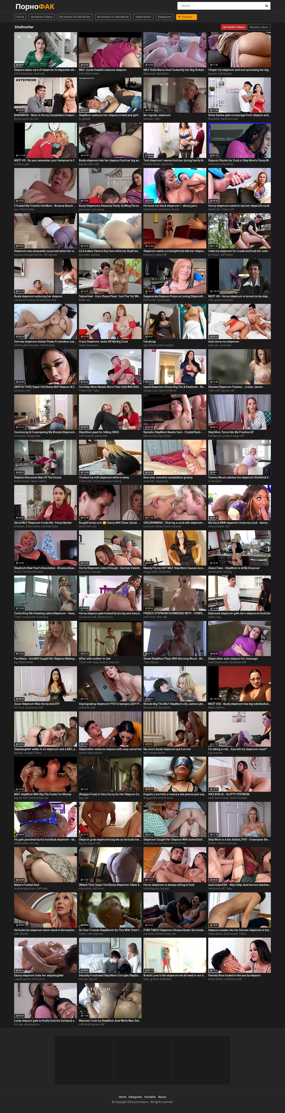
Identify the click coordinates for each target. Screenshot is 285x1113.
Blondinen (164, 707)
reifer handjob (238, 797)
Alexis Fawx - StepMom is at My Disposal (233, 568)
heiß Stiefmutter (218, 662)
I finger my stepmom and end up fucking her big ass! (239, 69)
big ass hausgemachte (28, 254)
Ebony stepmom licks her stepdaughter (39, 975)
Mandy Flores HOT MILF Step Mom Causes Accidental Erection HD (174, 568)
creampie (225, 345)
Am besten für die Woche (74, 16)
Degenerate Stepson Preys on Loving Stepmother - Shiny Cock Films (174, 296)
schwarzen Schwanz (35, 617)
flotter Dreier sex (165, 933)
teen (146, 979)
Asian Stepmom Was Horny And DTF (37, 703)
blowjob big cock (46, 300)
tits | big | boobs (162, 435)
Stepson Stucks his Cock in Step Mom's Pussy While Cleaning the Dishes (239, 160)
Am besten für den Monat (113, 16)
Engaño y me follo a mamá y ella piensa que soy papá (174, 794)
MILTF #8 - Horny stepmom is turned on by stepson (239, 296)
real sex (218, 752)
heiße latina (215, 933)
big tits (83, 843)
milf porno (214, 164)
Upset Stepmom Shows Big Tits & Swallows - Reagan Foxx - (174, 386)
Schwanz (92, 345)
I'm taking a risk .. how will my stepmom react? (237, 749)
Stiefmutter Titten (235, 933)
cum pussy (97, 209)
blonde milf (150, 707)
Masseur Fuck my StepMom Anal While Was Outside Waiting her (110, 1020)
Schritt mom (165, 797)
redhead (84, 707)
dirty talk (162, 617)
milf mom (149, 617)
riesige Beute (157, 752)
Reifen (220, 707)
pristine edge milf (233, 435)
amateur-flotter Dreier (172, 843)
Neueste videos (259, 27)
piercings (84, 209)
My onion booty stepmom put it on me (167, 749)
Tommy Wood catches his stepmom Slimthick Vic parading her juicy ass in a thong (239, 477)
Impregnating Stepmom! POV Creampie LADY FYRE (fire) (110, 703)
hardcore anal (229, 118)
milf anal (42, 888)
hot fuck (19, 707)
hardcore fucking (24, 300)
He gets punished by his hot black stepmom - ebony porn (45, 839)
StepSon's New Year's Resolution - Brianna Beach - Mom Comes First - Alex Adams (45, 568)
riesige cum (150, 390)
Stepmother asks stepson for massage (233, 658)
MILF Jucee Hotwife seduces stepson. (103, 69)
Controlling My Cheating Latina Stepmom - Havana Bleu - (45, 613)
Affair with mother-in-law (95, 658)
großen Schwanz (160, 979)
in (80, 118)
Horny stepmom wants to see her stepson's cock (238, 205)
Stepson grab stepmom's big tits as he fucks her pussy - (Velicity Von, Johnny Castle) (110, 839)
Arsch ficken (215, 979)
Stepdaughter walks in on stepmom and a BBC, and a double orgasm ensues (45, 749)
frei (227, 526)
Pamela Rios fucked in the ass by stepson (234, 975)
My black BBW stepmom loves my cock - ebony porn (239, 522)
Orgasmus (161, 481)
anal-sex (213, 345)
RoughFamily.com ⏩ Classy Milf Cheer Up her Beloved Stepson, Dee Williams (110, 522)
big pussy (84, 571)
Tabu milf (214, 390)
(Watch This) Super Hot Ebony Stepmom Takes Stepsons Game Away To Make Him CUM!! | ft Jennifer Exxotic (110, 884)
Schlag (227, 571)
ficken (212, 617)
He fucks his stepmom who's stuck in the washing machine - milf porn (45, 930)
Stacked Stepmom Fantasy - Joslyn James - (236, 386)
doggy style (150, 571)
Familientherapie (32, 571)
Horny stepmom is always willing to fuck (168, 884)
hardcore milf (216, 888)
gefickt (86, 118)
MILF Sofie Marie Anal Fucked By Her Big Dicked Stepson (174, 69)
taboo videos (39, 481)
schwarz (19, 390)
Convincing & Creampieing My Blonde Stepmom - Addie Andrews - (45, 432)
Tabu (157, 118)
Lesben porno (22, 979)
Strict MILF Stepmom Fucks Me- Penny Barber (43, 522)
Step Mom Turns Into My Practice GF (231, 432)
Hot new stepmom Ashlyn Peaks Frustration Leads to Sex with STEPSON (45, 341)
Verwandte (163, 300)
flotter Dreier (22, 481)
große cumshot (223, 300)
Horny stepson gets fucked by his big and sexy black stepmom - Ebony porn (110, 613)
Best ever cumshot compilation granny (168, 477)
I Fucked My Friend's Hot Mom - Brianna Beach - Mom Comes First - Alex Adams (45, 205)
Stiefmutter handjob (161, 345)
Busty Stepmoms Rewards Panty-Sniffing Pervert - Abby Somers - (110, 205)
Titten (18, 617)
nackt (82, 345)
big (218, 617)
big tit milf (94, 843)
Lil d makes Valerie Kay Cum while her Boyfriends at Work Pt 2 (110, 251)
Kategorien (164, 16)
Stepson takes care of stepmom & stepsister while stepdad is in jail (45, 69)
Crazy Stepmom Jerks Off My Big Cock (103, 341)
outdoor (19, 164)
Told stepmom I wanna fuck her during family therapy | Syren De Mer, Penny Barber (174, 160)
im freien (213, 254)
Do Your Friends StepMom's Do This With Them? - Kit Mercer (110, 930)
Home (20, 16)
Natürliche (162, 73)
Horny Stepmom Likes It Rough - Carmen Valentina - (110, 568)
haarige (96, 571)
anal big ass (150, 843)
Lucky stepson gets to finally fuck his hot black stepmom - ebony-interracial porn (45, 1020)
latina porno (95, 752)
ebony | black (216, 526)
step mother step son (106, 662)
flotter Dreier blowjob (168, 526)
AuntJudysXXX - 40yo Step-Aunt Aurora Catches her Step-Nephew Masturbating (239, 884)
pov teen (84, 254)
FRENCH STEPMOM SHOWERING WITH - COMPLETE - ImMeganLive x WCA (174, 613)
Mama (147, 435)
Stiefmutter (92, 73)
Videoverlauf (143, 16)
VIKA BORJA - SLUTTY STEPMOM (228, 794)
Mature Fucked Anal (26, 884)
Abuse (162, 1096)
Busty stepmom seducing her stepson (38, 296)
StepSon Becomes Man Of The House (37, 477)
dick (92, 707)
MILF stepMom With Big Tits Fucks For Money (42, 794)
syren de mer (30, 118)
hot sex (83, 979)
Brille (82, 300)
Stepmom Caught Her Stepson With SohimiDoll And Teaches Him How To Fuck (174, 839)
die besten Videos (42, 16)
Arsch (17, 118)
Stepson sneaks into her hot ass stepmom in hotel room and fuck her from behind (239, 930)
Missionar (149, 73)
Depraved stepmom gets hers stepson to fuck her (239, 613)
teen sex (39, 73)
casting (95, 254)
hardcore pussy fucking (107, 481)
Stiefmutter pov (227, 843)
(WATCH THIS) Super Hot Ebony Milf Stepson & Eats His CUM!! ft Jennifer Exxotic (45, 386)
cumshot (148, 933)
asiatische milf (34, 707)
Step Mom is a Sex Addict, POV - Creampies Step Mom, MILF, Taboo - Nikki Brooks (239, 839)
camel (82, 752)
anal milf (148, 481)
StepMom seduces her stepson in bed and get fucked (110, 115)
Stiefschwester (23, 73)
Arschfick (214, 118)
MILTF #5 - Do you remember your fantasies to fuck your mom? (45, 160)
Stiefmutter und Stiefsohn (42, 526)
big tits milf (228, 390)
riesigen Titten (32, 752)
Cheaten (19, 526)
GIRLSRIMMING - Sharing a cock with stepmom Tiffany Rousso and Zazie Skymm (174, 522)
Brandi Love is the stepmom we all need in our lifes (174, 975)
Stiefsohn (214, 209)
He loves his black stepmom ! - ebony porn (170, 205)
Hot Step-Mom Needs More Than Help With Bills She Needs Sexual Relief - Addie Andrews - (110, 386)
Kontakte (150, 1096)
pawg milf (101, 435)
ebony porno (105, 617)
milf (81, 73)
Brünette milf (238, 662)
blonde (18, 752)
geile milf (161, 254)
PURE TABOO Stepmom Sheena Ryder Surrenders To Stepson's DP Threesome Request (174, 930)
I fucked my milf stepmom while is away (104, 477)
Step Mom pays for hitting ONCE (99, 432)
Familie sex (215, 435)
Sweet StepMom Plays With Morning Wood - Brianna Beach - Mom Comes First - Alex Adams (174, 658)
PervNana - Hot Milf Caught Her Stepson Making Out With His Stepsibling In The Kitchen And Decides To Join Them (45, 658)
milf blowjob (47, 345)
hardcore (149, 254)
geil (27, 164)
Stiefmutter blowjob (26, 345)
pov (16, 209)
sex (88, 300)
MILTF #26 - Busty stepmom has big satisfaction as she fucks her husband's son (239, 703)
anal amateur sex (24, 888)
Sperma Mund (167, 390)
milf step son (95, 933)
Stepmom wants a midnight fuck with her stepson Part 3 (174, 251)
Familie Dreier (151, 164)
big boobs (167, 164)
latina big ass (151, 888)
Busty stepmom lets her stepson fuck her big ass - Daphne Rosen (110, 160)
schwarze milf (87, 617)
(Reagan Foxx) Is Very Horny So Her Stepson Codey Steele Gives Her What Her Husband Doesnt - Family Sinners (110, 794)
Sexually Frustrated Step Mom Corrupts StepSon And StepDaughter (110, 975)
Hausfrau (227, 164)
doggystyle (33, 435)
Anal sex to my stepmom (223, 341)
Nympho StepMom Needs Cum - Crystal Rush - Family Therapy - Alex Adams (174, 432)
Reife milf (149, 300)
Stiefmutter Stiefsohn (157, 209)
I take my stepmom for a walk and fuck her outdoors (239, 251)
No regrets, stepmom (157, 115)
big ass (212, 73)
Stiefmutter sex (38, 797)
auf (145, 752)
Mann (211, 707)
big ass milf (86, 164)
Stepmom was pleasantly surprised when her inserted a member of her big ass (45, 251)
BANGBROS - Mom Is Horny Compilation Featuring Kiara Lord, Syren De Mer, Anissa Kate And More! (45, 115)
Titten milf (227, 209)
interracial (85, 888)
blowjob (148, 118)
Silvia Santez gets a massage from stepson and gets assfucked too (239, 115)
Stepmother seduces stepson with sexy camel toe (110, 749)
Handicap (149, 341)
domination (215, 571)
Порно (26, 6)
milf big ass (225, 73)
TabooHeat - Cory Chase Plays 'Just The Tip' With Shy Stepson (110, 296)
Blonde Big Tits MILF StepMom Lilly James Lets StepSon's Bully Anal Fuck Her (174, 703)
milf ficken (226, 254)
